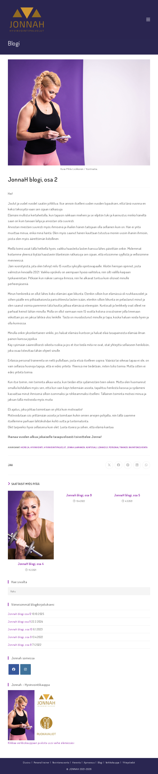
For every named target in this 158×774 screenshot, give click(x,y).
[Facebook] (13, 669)
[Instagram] (25, 669)
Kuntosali (91, 447)
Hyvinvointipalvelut (55, 447)
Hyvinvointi (36, 447)
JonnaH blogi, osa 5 (127, 495)
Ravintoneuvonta (138, 447)
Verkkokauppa (112, 762)
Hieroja (25, 447)
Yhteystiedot (129, 762)
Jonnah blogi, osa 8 (20, 645)
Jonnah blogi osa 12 (20, 614)
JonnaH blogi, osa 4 (31, 564)
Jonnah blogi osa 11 (19, 621)
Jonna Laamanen (76, 447)
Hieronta (76, 762)
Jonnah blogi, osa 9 (79, 495)
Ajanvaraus (89, 762)
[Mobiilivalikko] (148, 19)
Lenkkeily (103, 447)
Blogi (100, 762)
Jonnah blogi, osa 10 (20, 629)
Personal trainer (118, 447)
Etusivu (27, 762)
